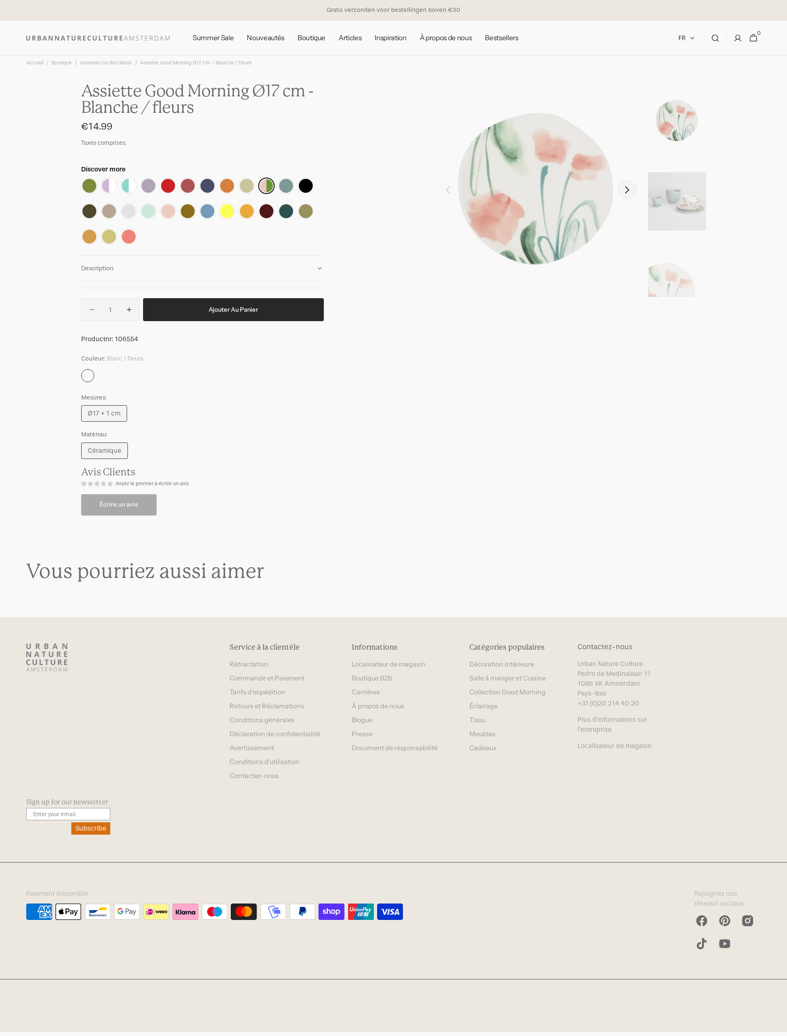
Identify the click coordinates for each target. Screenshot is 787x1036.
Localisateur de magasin (388, 664)
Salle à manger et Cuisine (507, 678)
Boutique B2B (372, 678)
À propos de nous (378, 706)
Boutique (62, 63)
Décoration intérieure (501, 664)
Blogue (362, 720)
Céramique (108, 453)
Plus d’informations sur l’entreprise (612, 724)
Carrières (366, 692)
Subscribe (90, 828)
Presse (362, 734)
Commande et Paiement (267, 678)
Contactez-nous (254, 775)
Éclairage (483, 706)
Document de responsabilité (395, 748)
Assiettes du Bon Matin (106, 63)
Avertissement (252, 748)
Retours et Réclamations (267, 706)
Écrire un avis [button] (119, 504)
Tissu (477, 720)
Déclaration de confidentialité (275, 734)
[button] (715, 38)
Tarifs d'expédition (257, 692)
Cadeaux (483, 748)
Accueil (34, 63)
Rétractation (249, 664)
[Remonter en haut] (777, 1026)
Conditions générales (262, 720)
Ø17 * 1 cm (107, 415)
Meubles (482, 734)
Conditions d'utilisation (265, 762)
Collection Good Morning (507, 692)
